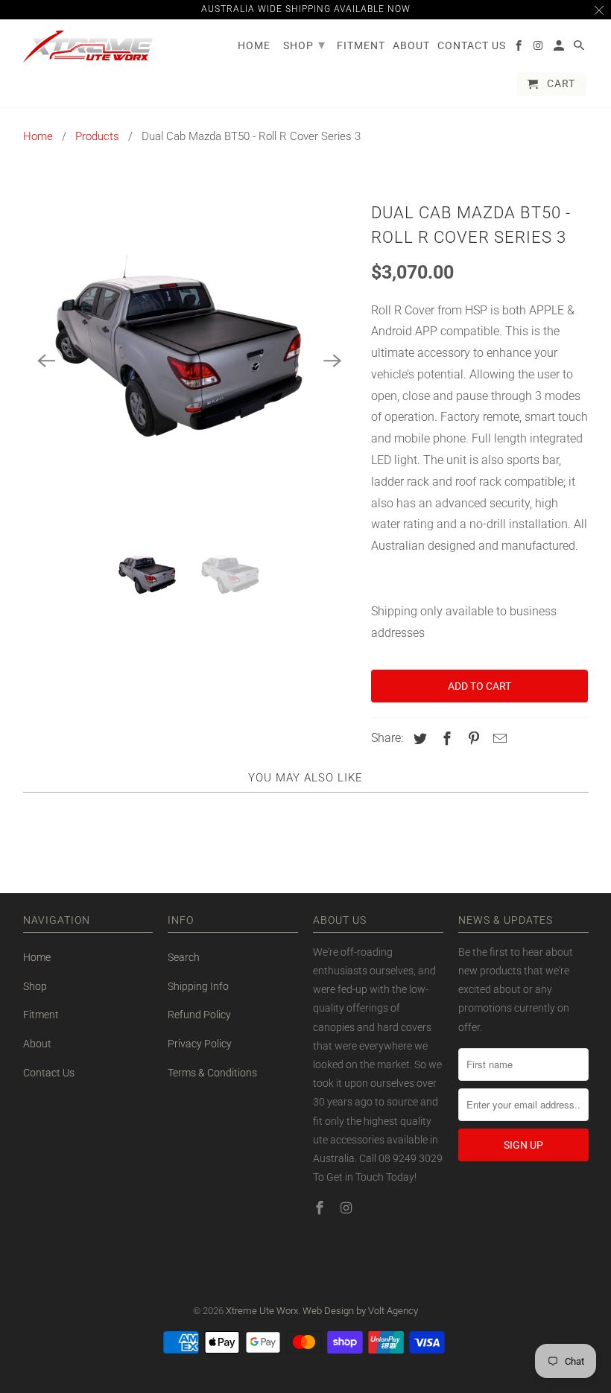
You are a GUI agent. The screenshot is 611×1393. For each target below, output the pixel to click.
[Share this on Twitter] (418, 738)
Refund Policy (199, 1015)
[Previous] (47, 360)
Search (184, 957)
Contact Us (49, 1073)
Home (38, 136)
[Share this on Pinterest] (471, 738)
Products (97, 136)
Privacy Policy (200, 1044)
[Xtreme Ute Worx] (88, 47)
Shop (35, 986)
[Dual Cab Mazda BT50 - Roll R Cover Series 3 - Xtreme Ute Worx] (189, 360)
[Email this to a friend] (498, 738)
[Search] (580, 48)
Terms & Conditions (212, 1073)
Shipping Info (198, 986)
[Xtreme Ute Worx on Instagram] (348, 1208)
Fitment (41, 1015)
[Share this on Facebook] (445, 738)
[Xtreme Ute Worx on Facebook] (321, 1208)
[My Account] (560, 48)
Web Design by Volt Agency (360, 1310)
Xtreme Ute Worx (262, 1310)
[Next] (332, 360)
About (37, 1044)
